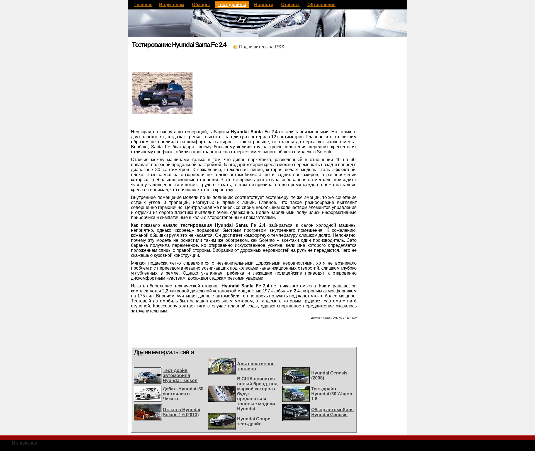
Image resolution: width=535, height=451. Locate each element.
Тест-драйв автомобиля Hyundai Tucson (180, 375)
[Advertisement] (196, 56)
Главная (143, 4)
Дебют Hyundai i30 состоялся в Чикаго (183, 393)
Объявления (321, 4)
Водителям (171, 4)
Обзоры (201, 4)
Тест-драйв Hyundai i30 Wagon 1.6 (331, 393)
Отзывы (290, 4)
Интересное (24, 443)
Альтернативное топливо (255, 366)
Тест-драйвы (232, 4)
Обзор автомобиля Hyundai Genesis (332, 412)
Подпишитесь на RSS (261, 47)
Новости (263, 4)
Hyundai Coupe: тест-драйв (254, 421)
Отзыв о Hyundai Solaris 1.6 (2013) (181, 412)
